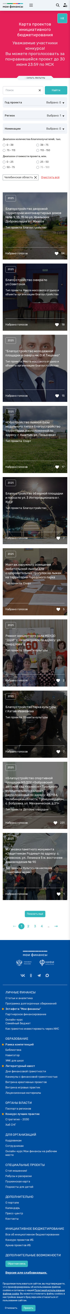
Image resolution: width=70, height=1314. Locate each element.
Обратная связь (17, 1263)
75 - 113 (10, 150)
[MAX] (47, 975)
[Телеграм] (39, 975)
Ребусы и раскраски (18, 1176)
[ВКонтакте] (22, 975)
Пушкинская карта (17, 1181)
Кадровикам (13, 1140)
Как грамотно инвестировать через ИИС (32, 1028)
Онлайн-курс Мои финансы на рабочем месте (31, 1153)
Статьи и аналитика (19, 998)
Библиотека (13, 1049)
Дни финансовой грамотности (25, 1071)
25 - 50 (44, 161)
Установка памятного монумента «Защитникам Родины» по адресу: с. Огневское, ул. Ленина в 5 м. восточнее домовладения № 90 (34, 856)
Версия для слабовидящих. (26, 1273)
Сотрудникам (14, 1145)
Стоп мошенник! (16, 1170)
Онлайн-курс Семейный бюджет (18, 1021)
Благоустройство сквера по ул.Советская (26, 282)
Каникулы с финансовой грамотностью (31, 1076)
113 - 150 (45, 150)
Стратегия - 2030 (17, 1119)
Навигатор (12, 1055)
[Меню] (62, 18)
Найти (56, 90)
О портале (12, 1202)
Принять (28, 1308)
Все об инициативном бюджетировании (32, 1234)
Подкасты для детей (19, 1186)
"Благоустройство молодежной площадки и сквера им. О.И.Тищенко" (32, 353)
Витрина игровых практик (22, 1087)
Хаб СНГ (10, 1124)
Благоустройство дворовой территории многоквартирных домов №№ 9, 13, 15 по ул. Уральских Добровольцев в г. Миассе (33, 215)
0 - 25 (9, 161)
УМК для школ (14, 1060)
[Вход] (65, 5)
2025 (11, 198)
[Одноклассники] (31, 975)
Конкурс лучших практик (22, 1114)
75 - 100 (44, 167)
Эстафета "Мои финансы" (23, 1009)
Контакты (12, 1218)
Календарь (12, 1208)
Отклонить (11, 1308)
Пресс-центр (14, 1213)
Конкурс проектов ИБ (19, 1239)
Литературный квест (20, 1066)
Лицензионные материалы (23, 1092)
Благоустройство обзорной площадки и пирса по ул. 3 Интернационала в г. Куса (34, 498)
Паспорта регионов (18, 1108)
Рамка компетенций (19, 1044)
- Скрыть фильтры (35, 78)
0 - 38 (9, 145)
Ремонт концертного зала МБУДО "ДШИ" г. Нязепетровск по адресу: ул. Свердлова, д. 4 (33, 640)
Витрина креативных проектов (26, 1082)
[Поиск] (58, 5)
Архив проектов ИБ (18, 1245)
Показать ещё (35, 913)
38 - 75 (44, 145)
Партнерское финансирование (25, 1014)
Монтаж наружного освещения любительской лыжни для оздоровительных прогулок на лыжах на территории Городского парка (33, 571)
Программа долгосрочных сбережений (31, 1003)
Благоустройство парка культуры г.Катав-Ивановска (30, 709)
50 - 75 (10, 167)
